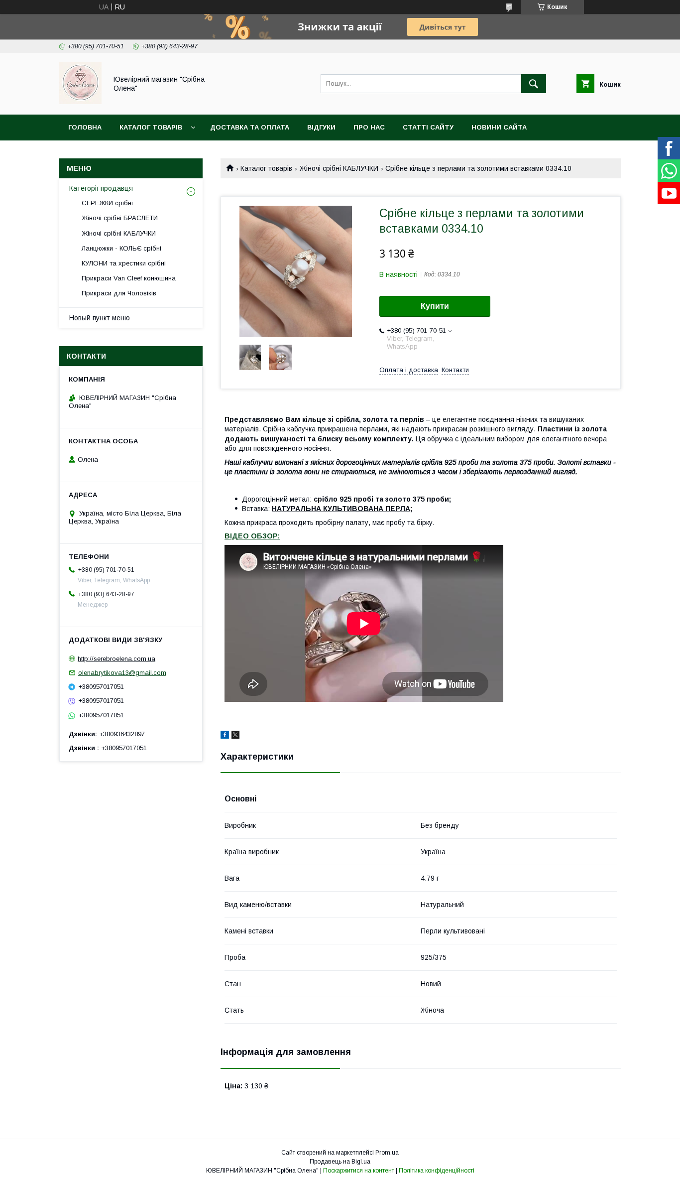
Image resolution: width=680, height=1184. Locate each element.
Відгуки (321, 127)
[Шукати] (533, 83)
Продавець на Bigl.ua (340, 1161)
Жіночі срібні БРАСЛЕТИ (120, 218)
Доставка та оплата (249, 127)
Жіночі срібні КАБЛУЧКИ (339, 168)
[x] (235, 736)
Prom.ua (387, 1152)
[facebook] (225, 736)
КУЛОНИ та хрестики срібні (124, 263)
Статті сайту (428, 127)
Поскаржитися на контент (358, 1170)
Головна (85, 127)
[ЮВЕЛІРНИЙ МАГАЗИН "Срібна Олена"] (80, 102)
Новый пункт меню (99, 318)
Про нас (369, 127)
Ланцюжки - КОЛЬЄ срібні (121, 248)
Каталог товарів (150, 127)
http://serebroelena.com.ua (116, 658)
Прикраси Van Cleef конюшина (129, 278)
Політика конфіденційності (436, 1170)
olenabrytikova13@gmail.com (122, 672)
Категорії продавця (101, 188)
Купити (435, 306)
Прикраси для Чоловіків (119, 293)
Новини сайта (499, 127)
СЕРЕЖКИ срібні (107, 203)
